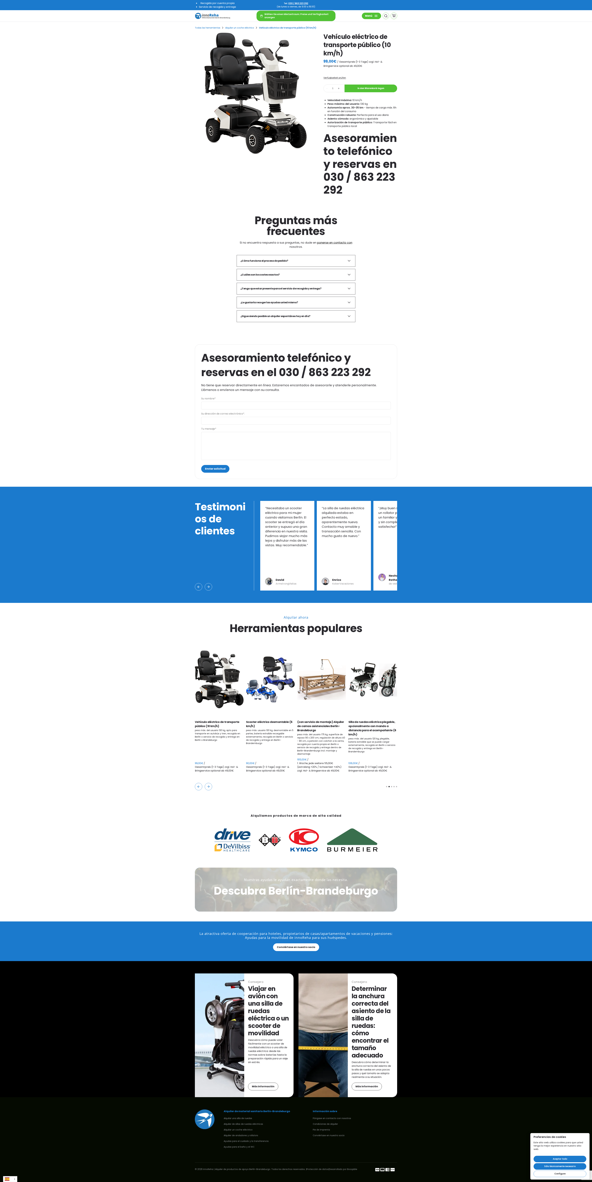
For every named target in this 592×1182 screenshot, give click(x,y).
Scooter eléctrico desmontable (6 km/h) (218, 724)
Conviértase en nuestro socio (296, 947)
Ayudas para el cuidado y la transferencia (246, 1141)
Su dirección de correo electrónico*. (223, 413)
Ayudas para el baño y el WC (239, 1146)
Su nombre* (208, 398)
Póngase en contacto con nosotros (332, 1118)
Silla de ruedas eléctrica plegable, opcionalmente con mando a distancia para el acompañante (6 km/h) (321, 728)
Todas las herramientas (207, 28)
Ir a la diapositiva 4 (394, 786)
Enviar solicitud (215, 469)
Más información (263, 1086)
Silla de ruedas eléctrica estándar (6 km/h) (371, 724)
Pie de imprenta (321, 1129)
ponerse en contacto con (334, 243)
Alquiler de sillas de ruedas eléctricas (243, 1124)
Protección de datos (317, 1169)
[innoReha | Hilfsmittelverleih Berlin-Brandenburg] (212, 16)
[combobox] (10, 1179)
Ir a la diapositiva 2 (389, 786)
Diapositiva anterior (198, 587)
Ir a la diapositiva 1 (386, 786)
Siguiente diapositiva (208, 587)
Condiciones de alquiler (325, 1124)
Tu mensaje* (208, 429)
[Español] (10, 1179)
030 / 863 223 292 (298, 3)
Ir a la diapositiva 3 (391, 786)
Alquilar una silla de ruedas (238, 1118)
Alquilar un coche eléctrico (239, 28)
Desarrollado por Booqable (343, 1169)
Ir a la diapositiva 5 (396, 786)
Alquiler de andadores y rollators (241, 1135)
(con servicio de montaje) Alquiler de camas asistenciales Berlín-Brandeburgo (269, 726)
